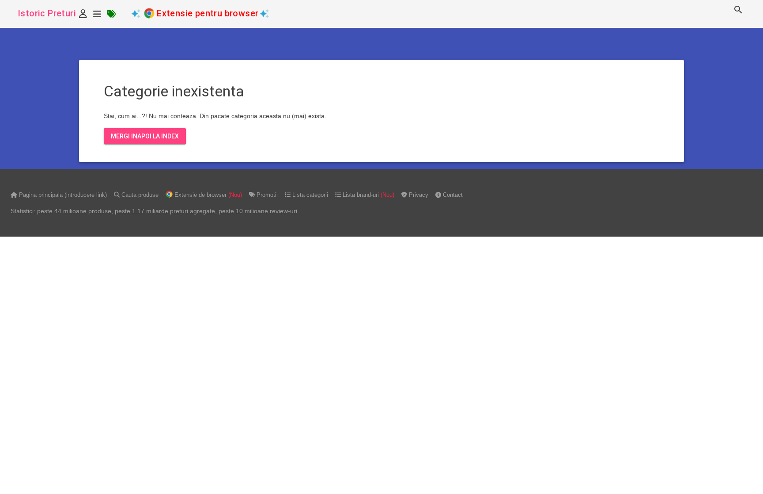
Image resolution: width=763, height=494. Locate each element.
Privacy (417, 194)
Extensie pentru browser (208, 13)
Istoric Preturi (47, 13)
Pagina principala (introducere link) (62, 194)
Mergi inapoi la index (145, 136)
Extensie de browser (207, 194)
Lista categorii (309, 194)
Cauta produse (139, 194)
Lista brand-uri (367, 194)
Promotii (266, 194)
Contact (452, 194)
